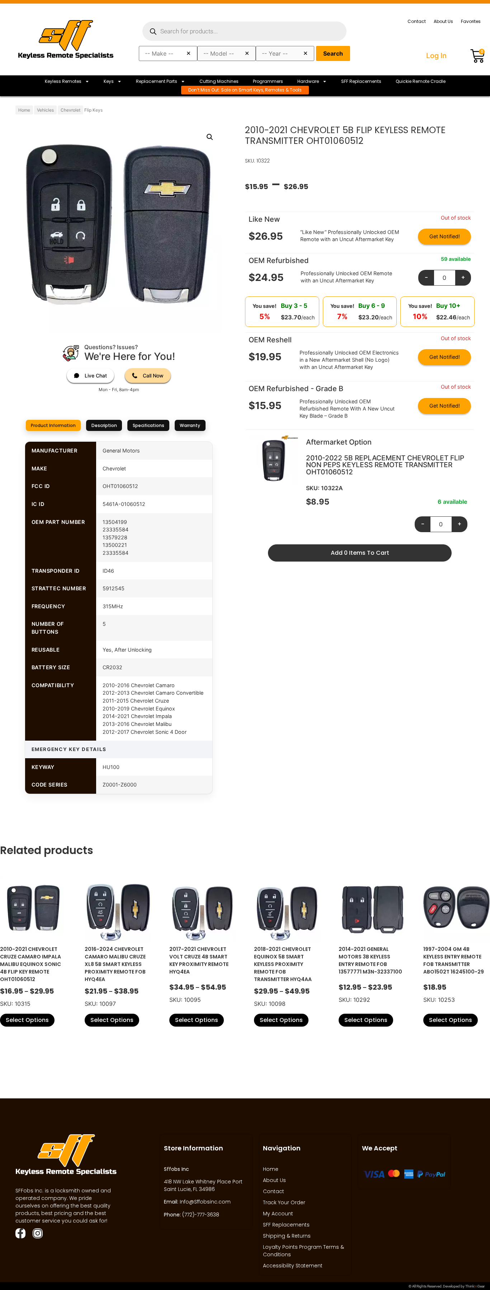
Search (333, 53)
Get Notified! (444, 236)
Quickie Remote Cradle (421, 81)
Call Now (153, 375)
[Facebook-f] (20, 1233)
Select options (27, 1020)
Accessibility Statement (292, 1265)
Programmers (268, 81)
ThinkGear (475, 1286)
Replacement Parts (156, 81)
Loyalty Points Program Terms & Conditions (303, 1250)
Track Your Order (284, 1202)
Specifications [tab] (148, 425)
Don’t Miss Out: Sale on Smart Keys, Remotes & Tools (245, 90)
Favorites (471, 21)
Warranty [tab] (190, 425)
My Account (278, 1213)
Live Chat (96, 375)
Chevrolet (70, 110)
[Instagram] (38, 1233)
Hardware (308, 81)
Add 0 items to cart (360, 553)
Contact (416, 21)
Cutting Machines (219, 81)
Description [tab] (104, 425)
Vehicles (45, 110)
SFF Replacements (361, 81)
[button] (209, 137)
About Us (443, 21)
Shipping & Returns (287, 1235)
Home (24, 110)
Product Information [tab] (53, 425)
